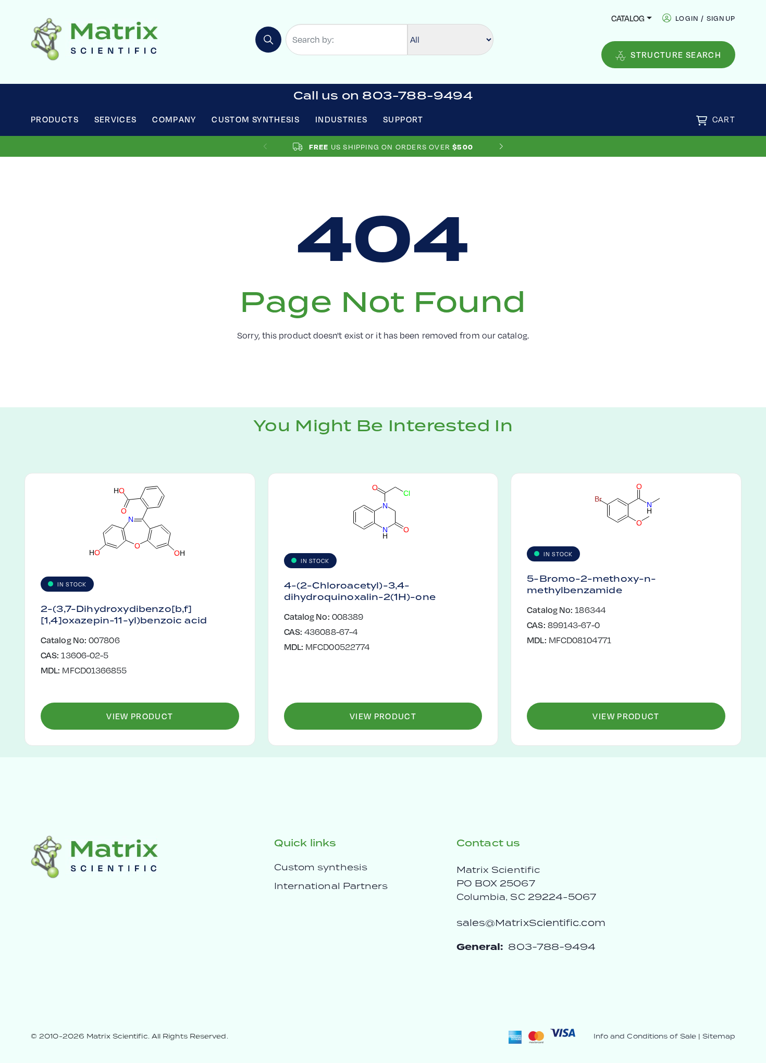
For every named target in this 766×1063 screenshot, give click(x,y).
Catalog (628, 17)
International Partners (331, 886)
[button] (501, 146)
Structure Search (676, 54)
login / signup (705, 18)
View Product (139, 715)
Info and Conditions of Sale (645, 1036)
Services (115, 119)
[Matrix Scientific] (94, 38)
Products (55, 119)
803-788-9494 (552, 947)
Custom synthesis (320, 867)
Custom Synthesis (256, 119)
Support (403, 119)
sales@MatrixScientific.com (531, 923)
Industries (341, 119)
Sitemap (718, 1036)
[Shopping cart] (701, 121)
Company (174, 119)
